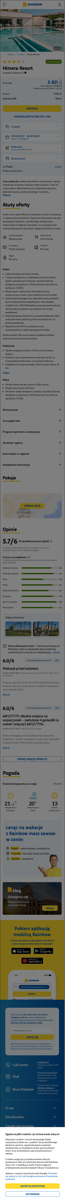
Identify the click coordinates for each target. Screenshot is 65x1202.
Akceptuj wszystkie (34, 1187)
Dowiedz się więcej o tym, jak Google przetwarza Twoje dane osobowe (31, 1176)
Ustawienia (38, 1195)
